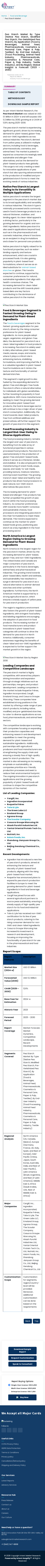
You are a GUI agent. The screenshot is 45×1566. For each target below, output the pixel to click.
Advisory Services (9, 1485)
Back (27, 1321)
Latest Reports (8, 1481)
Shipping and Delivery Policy (14, 1465)
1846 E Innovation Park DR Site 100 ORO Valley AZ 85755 (22, 1533)
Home (4, 16)
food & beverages (16, 323)
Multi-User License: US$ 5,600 (23, 1388)
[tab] (9, 86)
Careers (5, 1513)
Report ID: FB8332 (16, 76)
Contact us (6, 1505)
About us (5, 1509)
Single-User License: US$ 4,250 (24, 1385)
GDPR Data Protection (11, 1448)
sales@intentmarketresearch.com (17, 1539)
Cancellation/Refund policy (13, 1461)
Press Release (7, 1500)
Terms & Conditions (10, 1452)
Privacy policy (7, 1457)
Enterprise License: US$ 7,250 (23, 1391)
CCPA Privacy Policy (10, 1444)
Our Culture (7, 1517)
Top (36, 1321)
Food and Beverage (18, 16)
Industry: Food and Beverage (20, 78)
